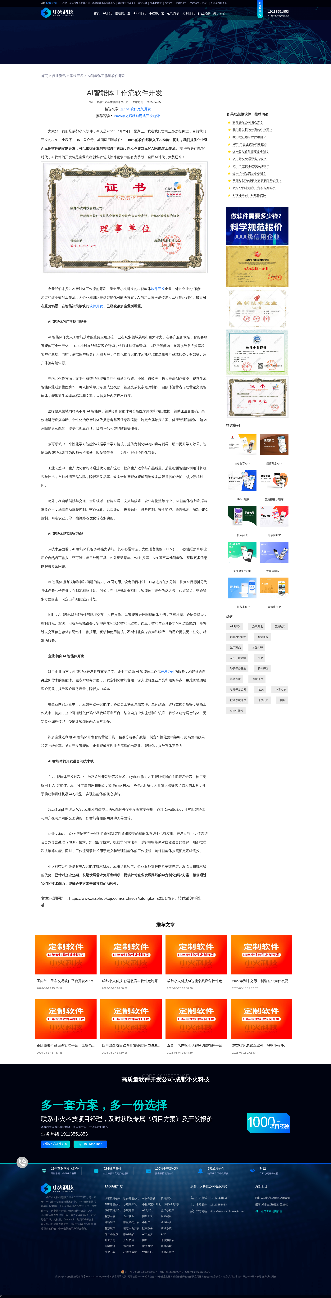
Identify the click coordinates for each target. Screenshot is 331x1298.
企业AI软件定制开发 (135, 109)
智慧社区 (147, 1252)
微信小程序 (167, 1210)
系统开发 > (78, 76)
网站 (283, 700)
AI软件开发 (236, 710)
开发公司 (168, 672)
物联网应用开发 (196, 1276)
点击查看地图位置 (271, 1211)
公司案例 (173, 13)
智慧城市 (280, 626)
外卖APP (280, 689)
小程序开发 (156, 13)
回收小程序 (167, 1252)
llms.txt (141, 1276)
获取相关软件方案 (55, 1144)
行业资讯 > (60, 76)
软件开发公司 (238, 689)
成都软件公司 (113, 1198)
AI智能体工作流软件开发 (106, 76)
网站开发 (147, 1216)
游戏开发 (257, 626)
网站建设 (166, 1216)
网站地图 (132, 1276)
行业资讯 (204, 13)
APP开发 (139, 13)
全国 (49, 3)
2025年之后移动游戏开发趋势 (137, 116)
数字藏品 (235, 647)
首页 (97, 13)
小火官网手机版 (118, 1276)
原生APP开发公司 (252, 1276)
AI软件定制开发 (165, 1276)
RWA (261, 689)
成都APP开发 (238, 636)
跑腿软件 (110, 1246)
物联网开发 (122, 13)
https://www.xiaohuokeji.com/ (227, 1211)
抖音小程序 (111, 1234)
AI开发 (107, 13)
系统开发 (257, 679)
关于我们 (219, 13)
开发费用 (128, 1240)
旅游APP (257, 647)
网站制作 (110, 1222)
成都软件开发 (113, 1210)
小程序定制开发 (151, 1204)
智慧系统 (263, 636)
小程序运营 (130, 1252)
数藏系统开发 (238, 700)
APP (260, 658)
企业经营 (166, 1222)
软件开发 (158, 289)
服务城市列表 (269, 1276)
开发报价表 (167, 1240)
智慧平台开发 (238, 668)
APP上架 (110, 1252)
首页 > (46, 76)
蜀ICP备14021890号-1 (172, 1272)
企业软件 (128, 1216)
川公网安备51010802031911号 (141, 1272)
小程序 (146, 1222)
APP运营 (147, 1234)
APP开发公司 (238, 658)
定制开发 (189, 13)
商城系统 (235, 679)
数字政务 (147, 1228)
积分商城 (166, 1246)
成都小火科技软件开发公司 (112, 102)
